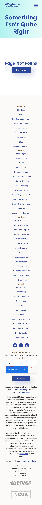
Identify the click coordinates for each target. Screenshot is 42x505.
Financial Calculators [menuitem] (21, 324)
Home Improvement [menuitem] (21, 195)
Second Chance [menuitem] (21, 123)
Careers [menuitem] (21, 305)
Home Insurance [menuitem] (21, 257)
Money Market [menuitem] (21, 133)
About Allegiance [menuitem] (21, 296)
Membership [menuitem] (21, 292)
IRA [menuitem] (21, 142)
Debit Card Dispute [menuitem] (21, 230)
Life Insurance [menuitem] (21, 262)
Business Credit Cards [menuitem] (21, 213)
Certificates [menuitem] (21, 137)
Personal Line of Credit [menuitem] (21, 176)
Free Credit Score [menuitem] (21, 280)
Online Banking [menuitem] (21, 239)
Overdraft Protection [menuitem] (21, 271)
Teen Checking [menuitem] (21, 128)
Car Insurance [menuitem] (21, 266)
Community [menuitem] (21, 310)
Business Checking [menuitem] (21, 146)
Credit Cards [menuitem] (21, 208)
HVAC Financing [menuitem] (21, 186)
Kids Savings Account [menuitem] (21, 119)
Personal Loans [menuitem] (21, 172)
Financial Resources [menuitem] (21, 319)
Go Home (21, 70)
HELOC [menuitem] (21, 163)
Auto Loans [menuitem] (21, 167)
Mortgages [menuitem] (21, 154)
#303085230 (24, 392)
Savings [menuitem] (21, 114)
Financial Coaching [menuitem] (21, 275)
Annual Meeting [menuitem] (21, 337)
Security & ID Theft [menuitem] (21, 328)
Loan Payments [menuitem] (21, 225)
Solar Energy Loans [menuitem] (21, 199)
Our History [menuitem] (21, 301)
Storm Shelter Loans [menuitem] (21, 204)
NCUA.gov (24, 454)
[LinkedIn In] (21, 345)
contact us (23, 420)
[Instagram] (27, 345)
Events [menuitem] (21, 315)
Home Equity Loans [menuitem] (21, 158)
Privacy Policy (21, 390)
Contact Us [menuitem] (21, 287)
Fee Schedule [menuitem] (21, 333)
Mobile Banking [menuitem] (21, 243)
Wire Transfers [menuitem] (21, 220)
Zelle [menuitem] (21, 252)
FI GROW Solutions (27, 461)
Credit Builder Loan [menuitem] (21, 181)
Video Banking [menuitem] (21, 248)
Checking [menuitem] (21, 110)
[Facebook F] (15, 345)
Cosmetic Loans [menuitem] (21, 190)
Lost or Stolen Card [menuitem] (21, 234)
